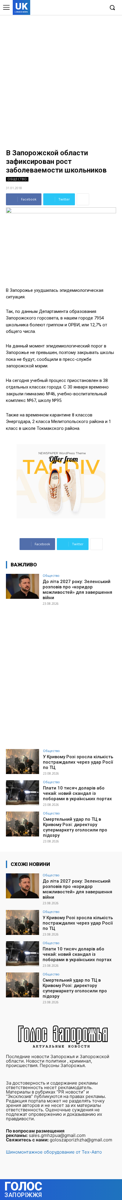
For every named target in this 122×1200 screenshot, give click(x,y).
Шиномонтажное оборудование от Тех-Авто (54, 1152)
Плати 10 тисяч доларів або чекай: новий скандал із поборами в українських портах (77, 793)
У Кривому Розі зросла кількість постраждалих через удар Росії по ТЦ (78, 762)
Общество (17, 179)
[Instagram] (81, 7)
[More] (83, 199)
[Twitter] (90, 7)
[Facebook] (72, 7)
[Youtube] (99, 7)
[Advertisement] (61, 79)
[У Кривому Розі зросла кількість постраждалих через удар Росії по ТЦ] (22, 761)
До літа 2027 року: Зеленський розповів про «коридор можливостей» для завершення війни (77, 589)
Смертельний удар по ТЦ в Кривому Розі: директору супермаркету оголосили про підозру (75, 827)
